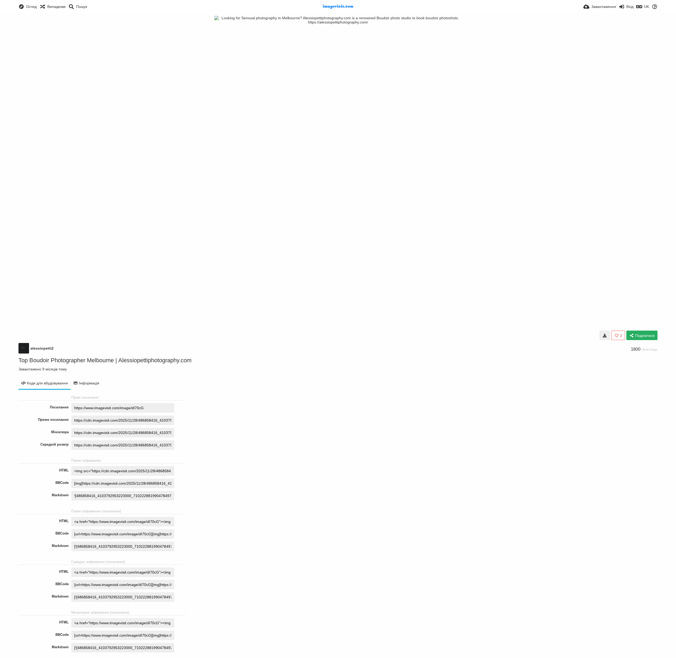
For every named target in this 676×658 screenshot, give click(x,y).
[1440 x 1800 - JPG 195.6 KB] (604, 335)
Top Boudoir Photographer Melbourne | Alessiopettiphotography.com (104, 360)
